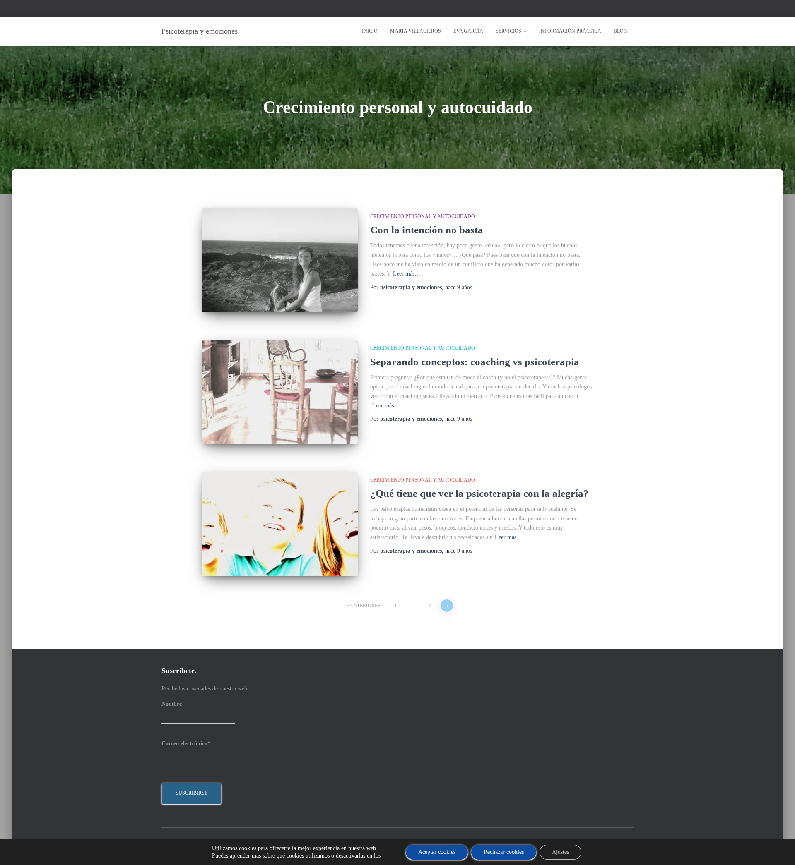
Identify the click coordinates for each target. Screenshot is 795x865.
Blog (620, 31)
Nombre (171, 704)
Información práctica (570, 31)
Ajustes (560, 852)
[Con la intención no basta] (280, 260)
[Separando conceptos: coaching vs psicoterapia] (280, 392)
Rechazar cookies (504, 852)
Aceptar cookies (436, 852)
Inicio (370, 31)
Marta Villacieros (415, 31)
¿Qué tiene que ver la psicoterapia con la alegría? (479, 493)
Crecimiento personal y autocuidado (422, 216)
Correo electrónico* (185, 743)
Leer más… (406, 274)
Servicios (509, 31)
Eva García (468, 31)
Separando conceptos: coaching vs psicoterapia (474, 361)
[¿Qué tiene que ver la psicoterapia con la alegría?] (280, 524)
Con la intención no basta (426, 229)
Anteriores (365, 606)
